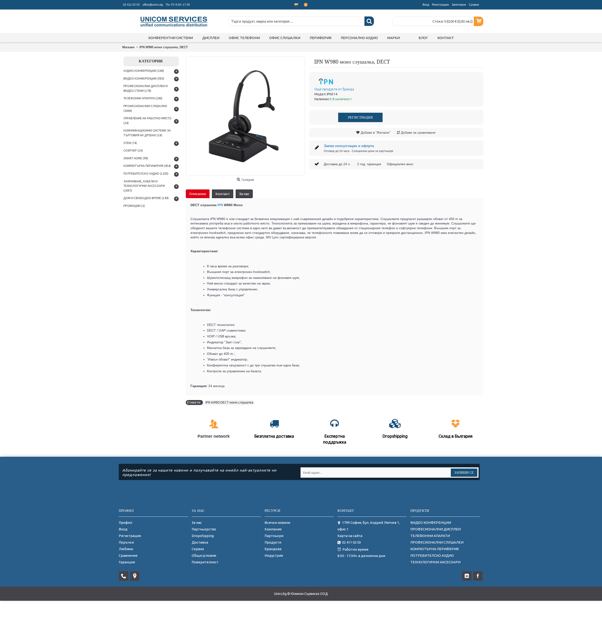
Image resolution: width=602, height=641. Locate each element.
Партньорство (204, 529)
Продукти (273, 542)
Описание (197, 194)
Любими (126, 549)
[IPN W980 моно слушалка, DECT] (245, 116)
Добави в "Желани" (375, 132)
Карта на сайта (349, 536)
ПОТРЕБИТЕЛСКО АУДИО (432, 555)
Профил (125, 523)
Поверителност (205, 562)
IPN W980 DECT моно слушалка (229, 402)
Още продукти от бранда (334, 89)
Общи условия (204, 555)
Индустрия (274, 555)
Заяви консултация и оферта (349, 146)
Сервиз (198, 549)
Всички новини (277, 523)
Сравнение (128, 555)
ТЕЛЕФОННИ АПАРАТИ (430, 536)
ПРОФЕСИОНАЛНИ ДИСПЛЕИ (435, 529)
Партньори (274, 536)
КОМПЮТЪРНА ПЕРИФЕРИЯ (434, 549)
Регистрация (130, 536)
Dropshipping (203, 536)
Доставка (200, 542)
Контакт (222, 194)
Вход (123, 529)
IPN (221, 205)
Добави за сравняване (418, 132)
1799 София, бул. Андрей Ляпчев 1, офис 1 (368, 526)
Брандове (273, 549)
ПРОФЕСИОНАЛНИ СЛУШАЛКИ (436, 542)
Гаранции (127, 562)
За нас (244, 194)
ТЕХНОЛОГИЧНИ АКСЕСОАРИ (435, 562)
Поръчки (126, 542)
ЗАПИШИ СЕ (464, 472)
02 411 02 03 (351, 542)
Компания (273, 529)
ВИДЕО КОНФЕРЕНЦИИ (430, 523)
